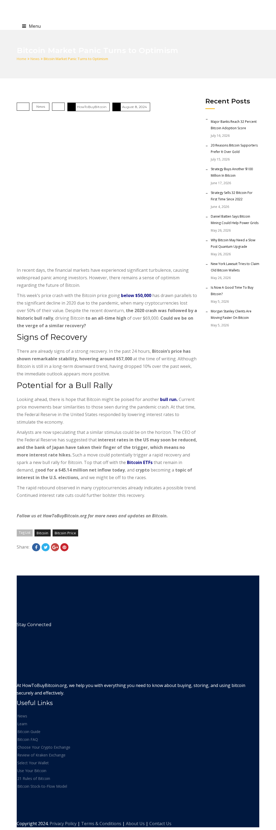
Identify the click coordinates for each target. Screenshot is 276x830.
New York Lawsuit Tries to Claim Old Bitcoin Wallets (235, 267)
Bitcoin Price (65, 533)
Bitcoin (43, 533)
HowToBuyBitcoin (92, 107)
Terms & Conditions (101, 823)
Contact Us (160, 823)
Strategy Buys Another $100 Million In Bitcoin (232, 172)
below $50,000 (136, 295)
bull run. (169, 399)
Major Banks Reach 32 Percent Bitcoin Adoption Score (234, 124)
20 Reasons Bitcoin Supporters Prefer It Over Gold (234, 148)
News (35, 58)
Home (21, 58)
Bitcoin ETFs (140, 462)
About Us (135, 823)
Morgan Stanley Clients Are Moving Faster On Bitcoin (231, 314)
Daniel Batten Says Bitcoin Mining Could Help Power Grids (234, 219)
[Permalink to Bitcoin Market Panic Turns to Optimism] (107, 190)
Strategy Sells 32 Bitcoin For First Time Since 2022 (232, 195)
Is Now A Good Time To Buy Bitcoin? (232, 290)
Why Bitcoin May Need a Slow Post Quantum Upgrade (233, 243)
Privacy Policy (63, 823)
